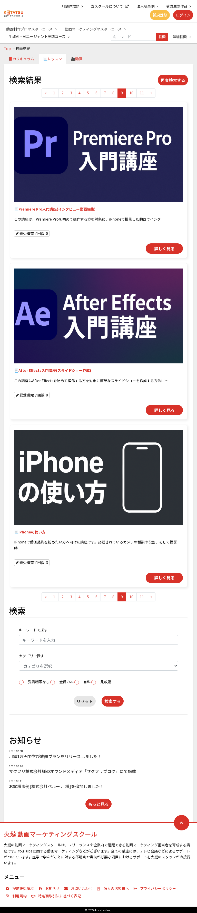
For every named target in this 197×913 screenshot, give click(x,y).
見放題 (105, 681)
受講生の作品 (177, 6)
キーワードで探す (33, 629)
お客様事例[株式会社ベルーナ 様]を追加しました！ (56, 786)
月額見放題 (71, 6)
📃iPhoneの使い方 (29, 531)
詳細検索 (180, 36)
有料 (87, 681)
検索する (112, 701)
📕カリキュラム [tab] (21, 58)
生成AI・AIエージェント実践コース (37, 36)
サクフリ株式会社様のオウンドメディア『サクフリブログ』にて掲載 (72, 771)
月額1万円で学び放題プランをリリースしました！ (55, 756)
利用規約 (19, 895)
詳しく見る (164, 248)
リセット (84, 701)
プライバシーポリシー (158, 888)
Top (7, 48)
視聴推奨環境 (23, 888)
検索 (162, 36)
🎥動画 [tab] (76, 58)
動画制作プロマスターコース (29, 29)
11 (142, 92)
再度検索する (173, 80)
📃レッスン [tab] (52, 58)
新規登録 (160, 14)
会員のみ (66, 681)
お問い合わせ (81, 888)
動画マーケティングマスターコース (93, 29)
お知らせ (52, 888)
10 (131, 92)
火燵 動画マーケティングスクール (50, 833)
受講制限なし (39, 681)
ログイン (183, 14)
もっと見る (98, 804)
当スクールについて (107, 6)
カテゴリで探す (31, 655)
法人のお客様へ (116, 888)
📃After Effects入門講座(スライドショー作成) (52, 370)
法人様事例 (146, 6)
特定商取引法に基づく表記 (59, 895)
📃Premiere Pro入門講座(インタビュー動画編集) (54, 209)
